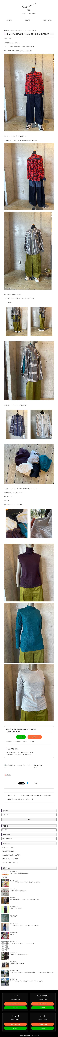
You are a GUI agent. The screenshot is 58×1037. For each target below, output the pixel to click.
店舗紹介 (27, 20)
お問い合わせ (47, 20)
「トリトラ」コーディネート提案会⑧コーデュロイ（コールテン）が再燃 (31, 795)
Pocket (36, 783)
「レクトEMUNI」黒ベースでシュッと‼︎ (22, 799)
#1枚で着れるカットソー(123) (10, 858)
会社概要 (9, 20)
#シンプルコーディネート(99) (10, 862)
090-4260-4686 (16, 1024)
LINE (21, 737)
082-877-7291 (43, 1024)
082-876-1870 (35, 737)
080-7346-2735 (43, 1004)
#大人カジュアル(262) (8, 847)
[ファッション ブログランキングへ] (8, 774)
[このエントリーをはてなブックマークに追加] (27, 783)
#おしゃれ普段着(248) (8, 851)
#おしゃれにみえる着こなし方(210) (11, 855)
